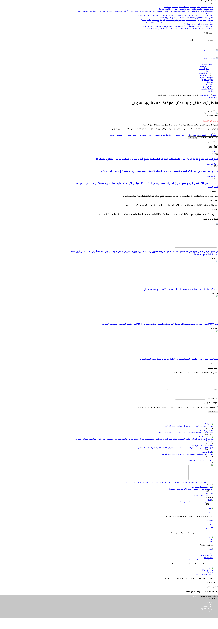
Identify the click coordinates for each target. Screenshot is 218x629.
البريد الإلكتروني (212, 399)
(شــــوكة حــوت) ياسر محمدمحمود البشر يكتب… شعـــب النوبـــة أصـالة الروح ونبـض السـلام (180, 29)
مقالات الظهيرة (207, 89)
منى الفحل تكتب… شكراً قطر (202, 496)
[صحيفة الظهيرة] (211, 50)
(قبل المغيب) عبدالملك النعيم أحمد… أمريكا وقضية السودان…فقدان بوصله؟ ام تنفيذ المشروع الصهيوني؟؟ (172, 26)
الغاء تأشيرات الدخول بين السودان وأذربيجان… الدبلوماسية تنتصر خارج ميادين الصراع (180, 289)
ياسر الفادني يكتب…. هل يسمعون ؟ (200, 460)
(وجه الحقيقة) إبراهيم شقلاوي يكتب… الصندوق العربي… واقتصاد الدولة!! (186, 9)
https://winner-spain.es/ (204, 575)
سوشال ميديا (208, 87)
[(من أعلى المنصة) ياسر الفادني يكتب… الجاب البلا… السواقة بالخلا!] (208, 424)
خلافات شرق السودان (163, 135)
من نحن (210, 605)
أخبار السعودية (207, 65)
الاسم (215, 394)
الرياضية (210, 82)
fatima (210, 513)
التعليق (214, 390)
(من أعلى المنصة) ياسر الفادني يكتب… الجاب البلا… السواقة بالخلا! (188, 7)
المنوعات (209, 85)
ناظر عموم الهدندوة (116, 135)
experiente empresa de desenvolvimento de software (193, 560)
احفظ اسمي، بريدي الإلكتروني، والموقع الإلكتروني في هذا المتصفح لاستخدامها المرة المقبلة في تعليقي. (176, 407)
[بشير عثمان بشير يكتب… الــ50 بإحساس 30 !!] (210, 500)
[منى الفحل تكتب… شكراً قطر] (208, 494)
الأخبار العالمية (207, 80)
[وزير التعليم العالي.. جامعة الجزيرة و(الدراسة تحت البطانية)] (202, 487)
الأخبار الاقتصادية (206, 78)
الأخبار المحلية (203, 67)
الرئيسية (214, 95)
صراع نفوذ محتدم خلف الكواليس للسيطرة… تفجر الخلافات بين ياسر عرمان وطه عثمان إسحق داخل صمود (159, 171)
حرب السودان (180, 135)
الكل (207, 71)
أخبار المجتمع (204, 69)
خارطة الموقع (208, 607)
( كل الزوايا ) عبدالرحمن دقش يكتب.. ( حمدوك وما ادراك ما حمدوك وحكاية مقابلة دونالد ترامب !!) (177, 20)
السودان (213, 135)
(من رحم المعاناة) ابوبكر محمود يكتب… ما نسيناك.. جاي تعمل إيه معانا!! (186, 18)
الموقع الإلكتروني (211, 403)
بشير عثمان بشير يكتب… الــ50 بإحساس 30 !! (196, 502)
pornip (211, 541)
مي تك (193, 596)
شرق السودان (145, 135)
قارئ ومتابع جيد (207, 529)
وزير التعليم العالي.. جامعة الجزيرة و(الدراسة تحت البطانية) (191, 489)
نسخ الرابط (192, 137)
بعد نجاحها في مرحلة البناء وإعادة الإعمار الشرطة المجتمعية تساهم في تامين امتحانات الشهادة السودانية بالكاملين (169, 483)
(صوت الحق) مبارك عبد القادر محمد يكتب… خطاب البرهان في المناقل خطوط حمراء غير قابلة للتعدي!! (175, 16)
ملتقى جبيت (131, 135)
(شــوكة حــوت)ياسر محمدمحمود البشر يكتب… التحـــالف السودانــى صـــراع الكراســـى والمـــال (179, 22)
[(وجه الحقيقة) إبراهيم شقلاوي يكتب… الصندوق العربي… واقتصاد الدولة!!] (206, 431)
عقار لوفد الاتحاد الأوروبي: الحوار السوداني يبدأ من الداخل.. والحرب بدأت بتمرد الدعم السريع (178, 359)
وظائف (210, 91)
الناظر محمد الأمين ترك (197, 135)
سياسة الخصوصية (206, 609)
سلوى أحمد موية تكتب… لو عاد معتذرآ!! (198, 24)
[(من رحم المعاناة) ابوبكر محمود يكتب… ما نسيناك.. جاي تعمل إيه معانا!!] (207, 452)
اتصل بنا (210, 611)
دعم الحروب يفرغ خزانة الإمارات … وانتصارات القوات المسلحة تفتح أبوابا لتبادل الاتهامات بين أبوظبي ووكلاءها (157, 159)
